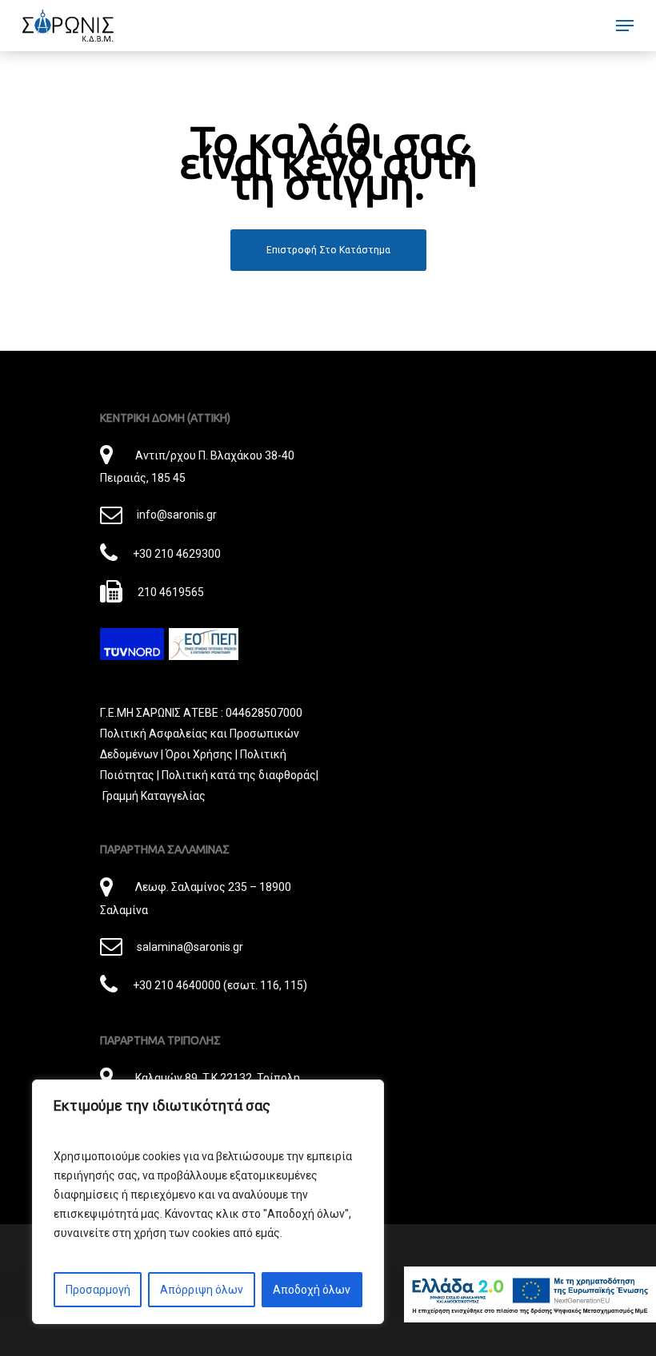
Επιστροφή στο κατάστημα (328, 250)
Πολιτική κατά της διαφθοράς (239, 775)
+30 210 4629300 (176, 553)
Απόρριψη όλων (201, 1289)
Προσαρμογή (98, 1289)
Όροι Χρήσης (199, 754)
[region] (208, 1202)
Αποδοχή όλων (311, 1289)
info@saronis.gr (176, 514)
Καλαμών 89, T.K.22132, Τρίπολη (217, 1078)
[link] (68, 26)
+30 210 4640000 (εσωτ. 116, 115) (219, 985)
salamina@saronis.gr (189, 946)
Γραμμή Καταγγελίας (154, 795)
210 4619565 (170, 592)
